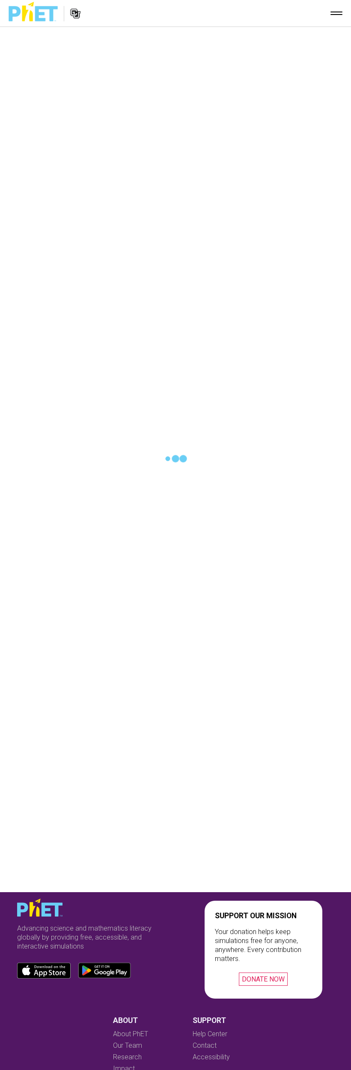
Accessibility (211, 1057)
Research (127, 1057)
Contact (205, 1045)
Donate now (263, 979)
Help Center (210, 1034)
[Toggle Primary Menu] (336, 13)
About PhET (130, 1034)
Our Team (127, 1045)
